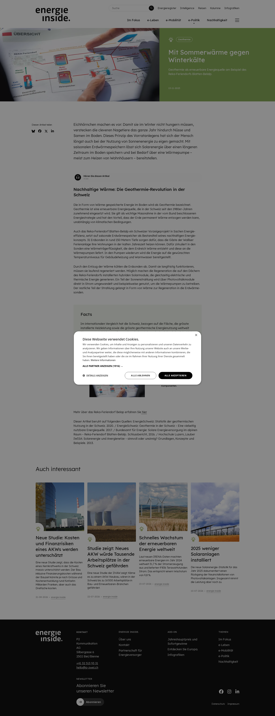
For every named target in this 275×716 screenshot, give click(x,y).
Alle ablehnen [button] (140, 375)
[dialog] (137, 358)
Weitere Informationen (103, 360)
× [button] (196, 335)
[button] (137, 366)
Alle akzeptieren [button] (175, 375)
